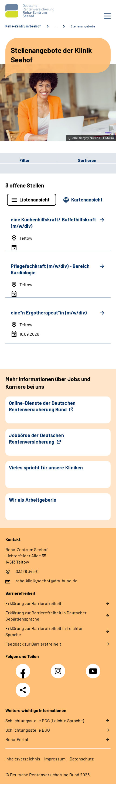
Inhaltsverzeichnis (22, 758)
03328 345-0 (27, 571)
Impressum (55, 758)
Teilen (23, 690)
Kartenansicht (87, 200)
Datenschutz (82, 758)
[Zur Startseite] (30, 10)
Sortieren (87, 160)
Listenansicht (34, 200)
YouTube (94, 668)
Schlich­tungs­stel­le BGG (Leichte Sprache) (44, 720)
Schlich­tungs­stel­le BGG (27, 729)
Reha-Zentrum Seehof (23, 26)
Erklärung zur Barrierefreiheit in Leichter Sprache (44, 631)
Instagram (59, 668)
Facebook (24, 668)
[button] (29, 160)
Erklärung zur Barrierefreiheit (33, 603)
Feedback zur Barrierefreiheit (33, 643)
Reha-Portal (16, 739)
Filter (15, 160)
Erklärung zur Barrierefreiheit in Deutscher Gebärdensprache (46, 615)
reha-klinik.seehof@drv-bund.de (46, 580)
